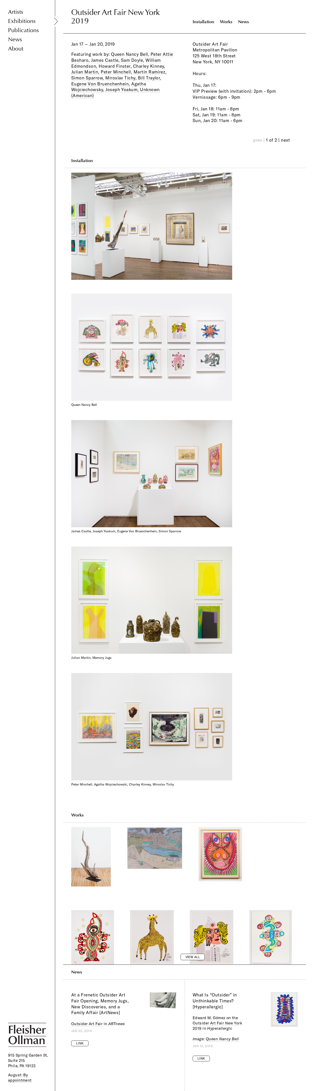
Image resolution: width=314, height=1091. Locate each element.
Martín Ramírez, (150, 72)
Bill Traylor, (149, 78)
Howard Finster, (115, 66)
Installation (203, 21)
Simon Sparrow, (87, 78)
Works (226, 21)
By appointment (20, 1077)
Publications (23, 30)
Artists (15, 12)
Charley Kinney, (149, 66)
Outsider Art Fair (210, 44)
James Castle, (105, 60)
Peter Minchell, (116, 72)
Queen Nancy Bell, (130, 54)
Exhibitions (22, 21)
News (15, 39)
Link (80, 1043)
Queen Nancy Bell (222, 1038)
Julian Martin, (85, 72)
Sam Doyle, (132, 60)
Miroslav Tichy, (121, 78)
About (15, 48)
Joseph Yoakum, (122, 89)
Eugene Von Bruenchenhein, (100, 84)
